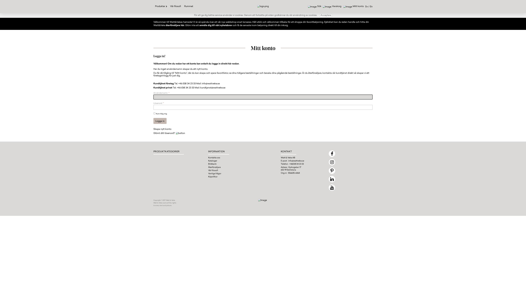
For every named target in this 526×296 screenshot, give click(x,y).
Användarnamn (161, 93)
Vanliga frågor (214, 174)
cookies (239, 15)
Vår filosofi (175, 6)
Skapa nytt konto (162, 129)
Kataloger (212, 161)
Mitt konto (358, 6)
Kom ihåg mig (161, 114)
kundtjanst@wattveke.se (212, 88)
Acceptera (326, 15)
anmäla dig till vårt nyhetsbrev (215, 25)
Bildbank (212, 164)
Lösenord (158, 103)
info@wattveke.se (211, 84)
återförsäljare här (175, 25)
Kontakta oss (214, 158)
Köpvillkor (213, 177)
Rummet (188, 6)
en (371, 7)
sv (366, 7)
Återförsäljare (214, 167)
